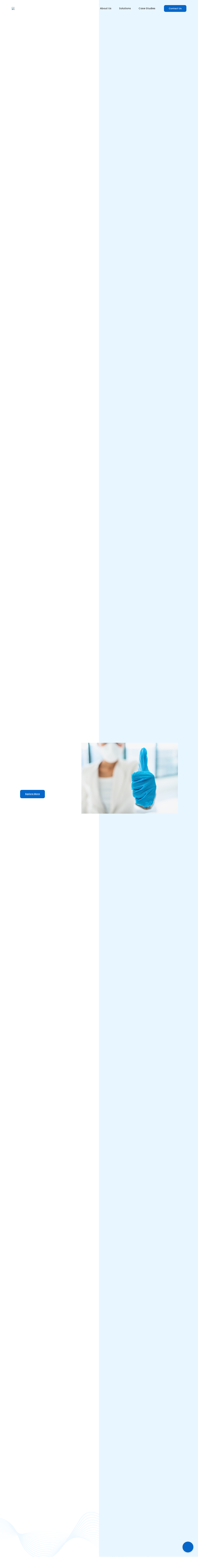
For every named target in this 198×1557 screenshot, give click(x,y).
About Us (105, 8)
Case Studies (147, 8)
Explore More (32, 793)
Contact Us (175, 8)
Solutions (125, 8)
